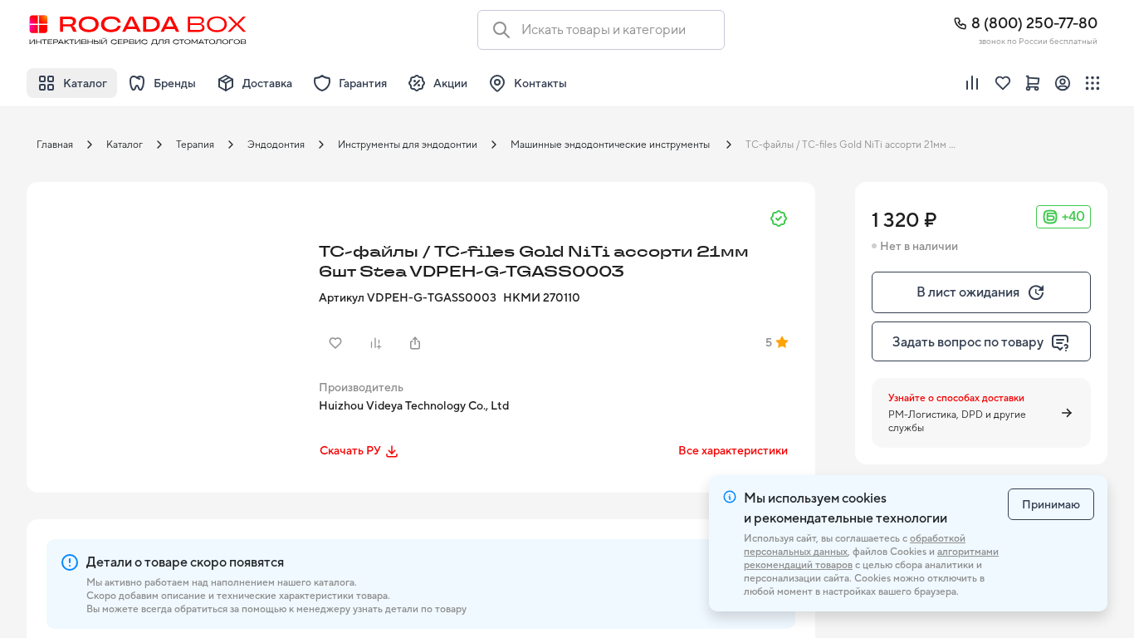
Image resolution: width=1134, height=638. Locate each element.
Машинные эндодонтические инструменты (611, 144)
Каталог (124, 144)
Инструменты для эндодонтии (407, 144)
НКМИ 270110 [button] (541, 297)
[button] (167, 323)
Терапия (195, 144)
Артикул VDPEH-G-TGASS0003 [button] (407, 297)
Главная (55, 144)
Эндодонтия (276, 144)
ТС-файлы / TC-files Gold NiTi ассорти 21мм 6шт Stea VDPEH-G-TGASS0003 (856, 144)
